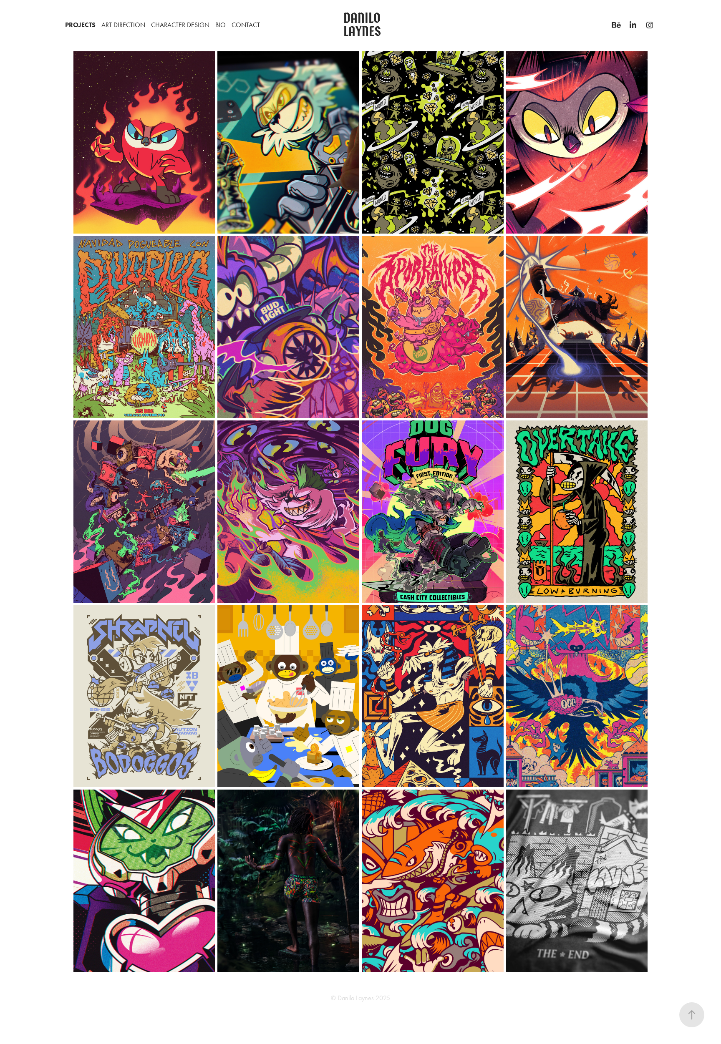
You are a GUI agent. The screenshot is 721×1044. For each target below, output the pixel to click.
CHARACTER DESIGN (180, 25)
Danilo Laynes (363, 25)
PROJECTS (80, 25)
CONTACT (246, 25)
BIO (220, 25)
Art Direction (123, 25)
